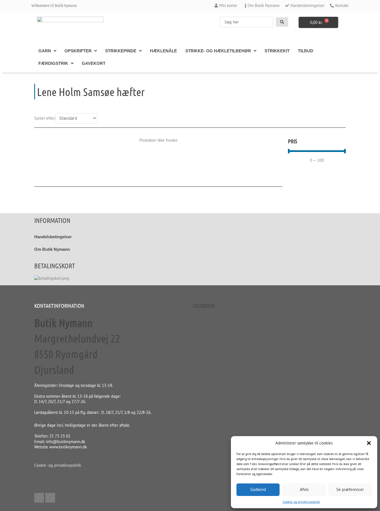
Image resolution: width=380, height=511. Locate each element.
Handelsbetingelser (53, 236)
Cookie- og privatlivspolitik (301, 502)
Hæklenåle (163, 50)
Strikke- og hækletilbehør (218, 50)
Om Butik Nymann (52, 249)
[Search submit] (282, 22)
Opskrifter (78, 50)
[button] (369, 443)
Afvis (304, 489)
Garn (44, 50)
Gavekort (93, 63)
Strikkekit (277, 50)
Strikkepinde (120, 50)
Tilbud (305, 50)
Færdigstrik (53, 63)
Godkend (258, 489)
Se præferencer (350, 489)
